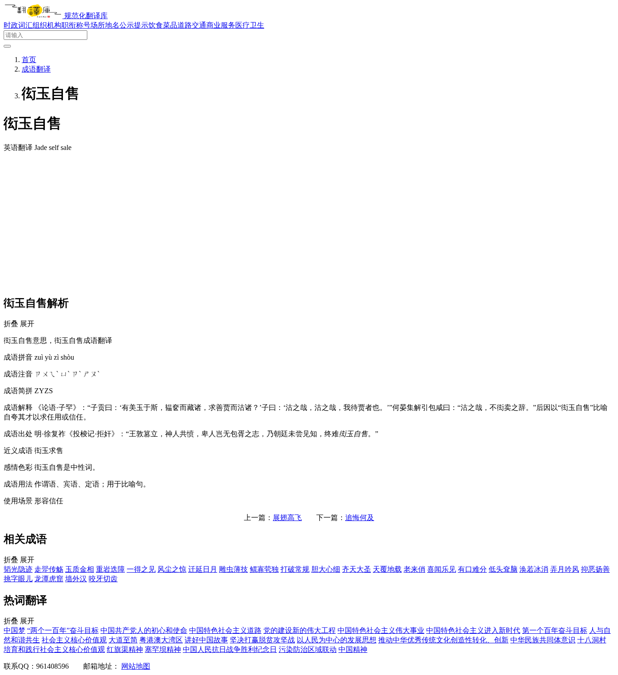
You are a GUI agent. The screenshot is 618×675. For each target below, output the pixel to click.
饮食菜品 (162, 25)
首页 (29, 59)
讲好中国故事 (206, 640)
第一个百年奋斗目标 (554, 630)
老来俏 (414, 569)
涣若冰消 (533, 569)
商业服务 (220, 25)
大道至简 (123, 640)
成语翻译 (36, 69)
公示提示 (133, 25)
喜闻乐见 (441, 569)
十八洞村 (591, 640)
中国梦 (14, 630)
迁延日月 (202, 569)
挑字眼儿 (18, 579)
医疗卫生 (249, 25)
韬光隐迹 (18, 569)
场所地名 (104, 25)
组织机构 (47, 25)
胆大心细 (325, 569)
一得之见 (141, 569)
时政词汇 (18, 25)
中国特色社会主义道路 (225, 630)
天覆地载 (387, 569)
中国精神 (352, 649)
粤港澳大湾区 (161, 640)
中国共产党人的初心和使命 (143, 630)
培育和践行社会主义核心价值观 (54, 649)
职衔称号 (76, 25)
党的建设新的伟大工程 (299, 630)
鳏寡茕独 (264, 569)
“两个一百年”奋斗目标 (63, 630)
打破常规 (294, 569)
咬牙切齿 (103, 579)
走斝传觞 (48, 569)
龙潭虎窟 (48, 579)
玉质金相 (79, 569)
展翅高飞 (287, 517)
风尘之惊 (171, 569)
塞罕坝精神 (163, 649)
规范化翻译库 (86, 15)
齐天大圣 (356, 569)
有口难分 (472, 569)
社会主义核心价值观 (74, 640)
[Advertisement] (309, 223)
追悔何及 (359, 517)
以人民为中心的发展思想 (336, 640)
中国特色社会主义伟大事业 (381, 630)
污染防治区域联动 (308, 649)
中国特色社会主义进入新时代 (473, 630)
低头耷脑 (503, 569)
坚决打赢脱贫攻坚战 (262, 640)
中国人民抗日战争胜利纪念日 (230, 649)
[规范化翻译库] (34, 15)
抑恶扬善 (595, 569)
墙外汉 (76, 579)
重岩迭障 (110, 569)
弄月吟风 (564, 569)
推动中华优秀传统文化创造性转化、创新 (443, 640)
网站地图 (135, 666)
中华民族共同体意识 (542, 640)
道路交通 (191, 25)
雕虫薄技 (233, 569)
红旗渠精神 (125, 649)
